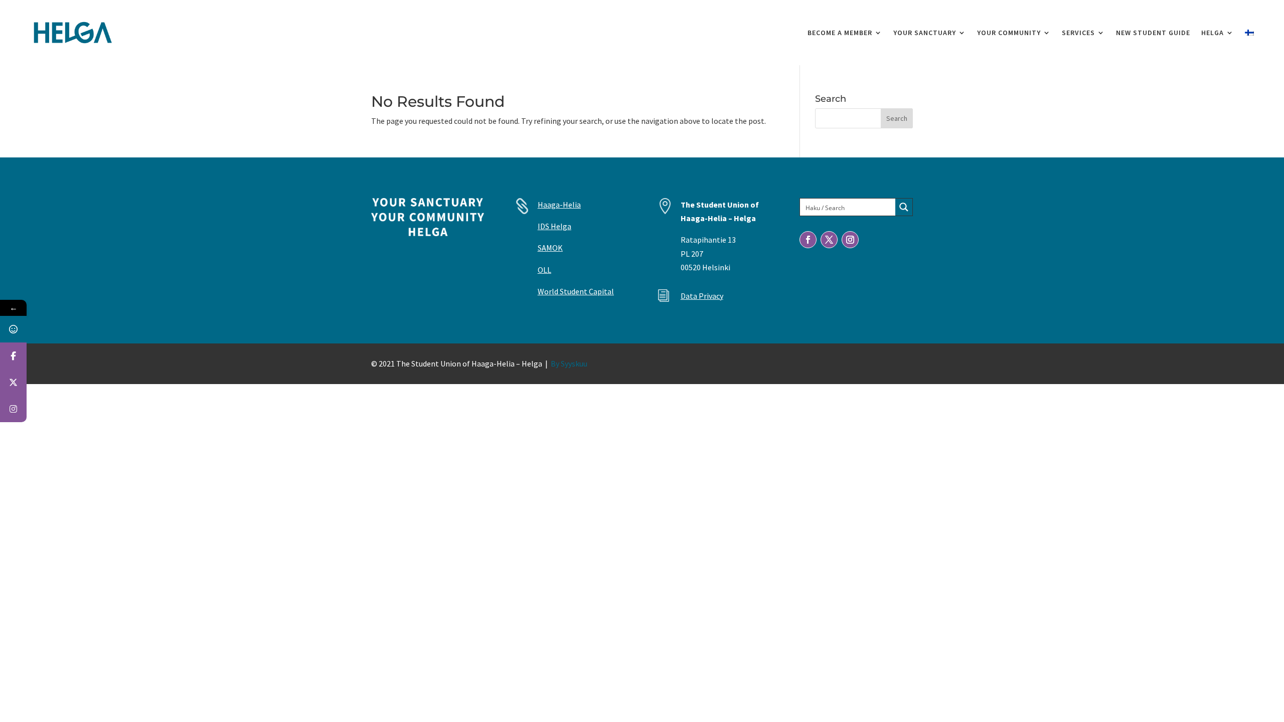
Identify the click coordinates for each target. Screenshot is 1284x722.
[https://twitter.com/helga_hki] (13, 382)
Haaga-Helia (559, 205)
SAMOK (550, 248)
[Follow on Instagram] (850, 239)
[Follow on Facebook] (808, 239)
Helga (1212, 32)
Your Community (1009, 32)
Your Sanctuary (924, 32)
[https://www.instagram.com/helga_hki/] (13, 409)
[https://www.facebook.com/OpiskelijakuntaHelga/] (13, 355)
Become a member (840, 32)
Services (1078, 32)
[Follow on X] (829, 239)
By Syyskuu (569, 363)
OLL (544, 270)
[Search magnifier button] (903, 207)
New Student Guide (1153, 32)
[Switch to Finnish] (1249, 33)
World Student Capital (576, 291)
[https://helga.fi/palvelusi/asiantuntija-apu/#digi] (13, 329)
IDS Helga (554, 226)
